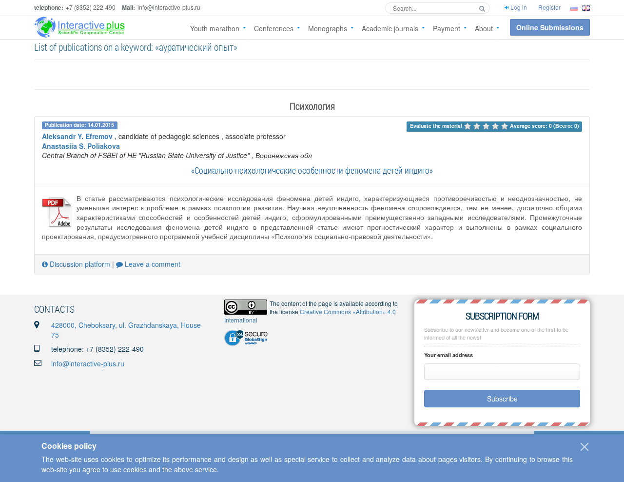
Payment (446, 28)
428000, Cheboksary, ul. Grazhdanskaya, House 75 (126, 330)
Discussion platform (79, 264)
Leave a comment (151, 264)
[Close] (584, 447)
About (484, 28)
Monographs (327, 28)
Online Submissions (550, 27)
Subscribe (502, 398)
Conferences (273, 28)
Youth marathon (214, 28)
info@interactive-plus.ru (87, 363)
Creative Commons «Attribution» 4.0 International (310, 315)
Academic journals (390, 28)
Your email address (448, 355)
